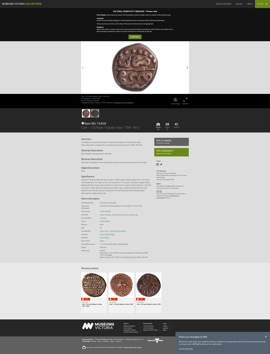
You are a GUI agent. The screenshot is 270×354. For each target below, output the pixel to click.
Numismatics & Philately (108, 203)
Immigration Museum (130, 330)
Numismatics (104, 237)
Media (164, 330)
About (249, 4)
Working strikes (120, 231)
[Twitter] (161, 164)
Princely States (105, 221)
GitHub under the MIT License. (133, 347)
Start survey (185, 349)
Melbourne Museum (129, 326)
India (136, 215)
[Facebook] (157, 164)
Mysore (131, 215)
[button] (262, 4)
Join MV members (148, 326)
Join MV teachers (148, 328)
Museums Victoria (21, 4)
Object (102, 241)
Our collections (223, 4)
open (168, 186)
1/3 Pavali (103, 218)
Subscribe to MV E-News (150, 330)
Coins (102, 231)
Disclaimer (106, 341)
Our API (239, 4)
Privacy (99, 341)
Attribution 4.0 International (124, 103)
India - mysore (109, 231)
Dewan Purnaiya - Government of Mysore (114, 215)
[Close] (266, 337)
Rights (112, 341)
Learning (165, 328)
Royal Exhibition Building (131, 332)
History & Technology (107, 234)
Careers (165, 326)
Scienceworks (128, 328)
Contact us (118, 341)
